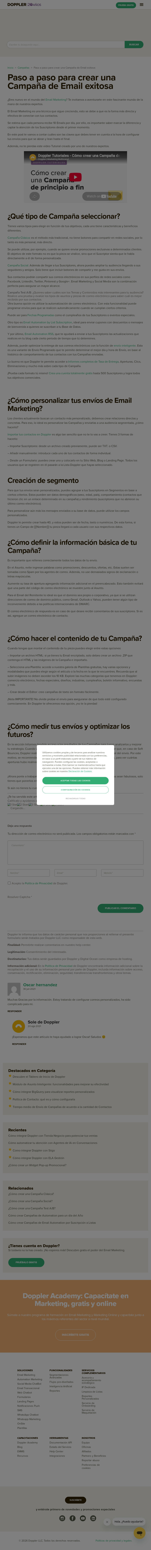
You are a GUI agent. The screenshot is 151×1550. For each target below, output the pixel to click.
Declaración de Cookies (80, 771)
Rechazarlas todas (75, 798)
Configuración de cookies (75, 790)
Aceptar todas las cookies (75, 781)
